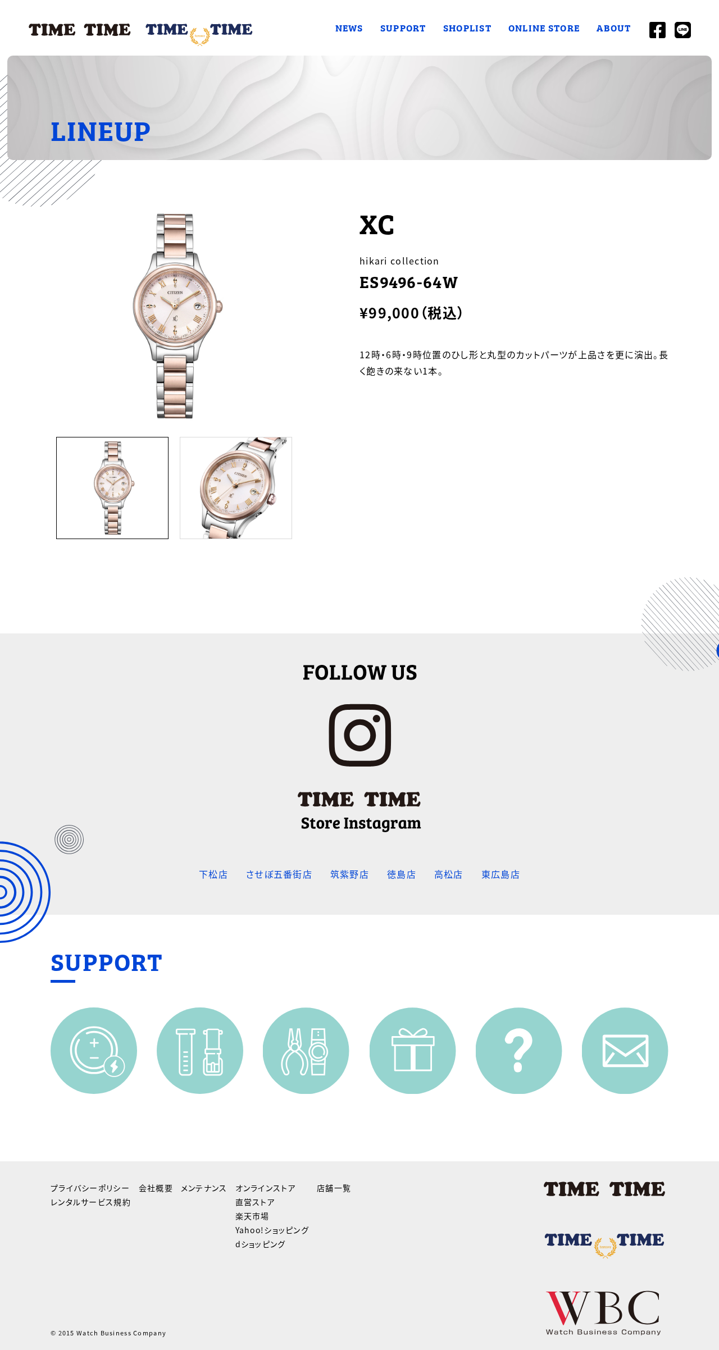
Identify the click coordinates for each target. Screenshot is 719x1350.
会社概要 (156, 1187)
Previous (42, 490)
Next (306, 490)
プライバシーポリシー (90, 1187)
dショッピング (260, 1243)
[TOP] (141, 27)
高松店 (448, 874)
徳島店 (401, 874)
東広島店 (500, 874)
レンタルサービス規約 (91, 1201)
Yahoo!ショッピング (272, 1229)
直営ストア (255, 1201)
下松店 (213, 874)
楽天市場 (252, 1215)
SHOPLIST (467, 27)
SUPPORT (403, 27)
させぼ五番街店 (279, 874)
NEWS (349, 27)
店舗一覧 (334, 1187)
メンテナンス (204, 1187)
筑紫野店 (349, 874)
